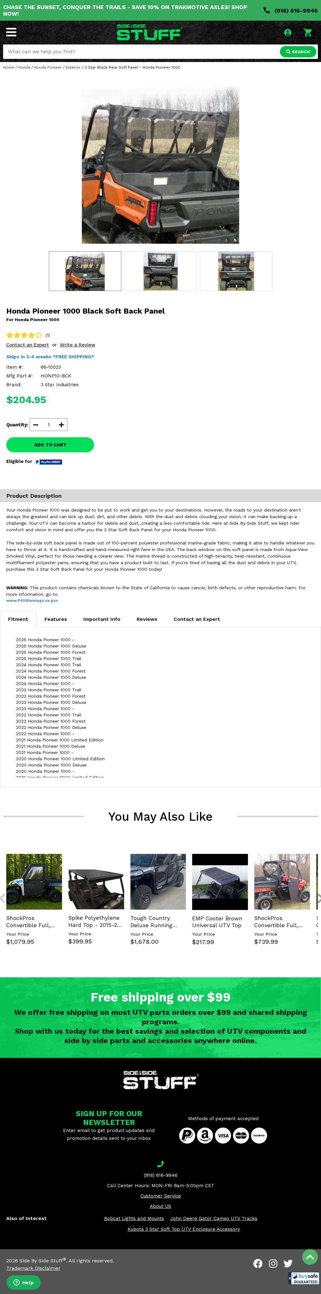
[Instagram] (273, 1263)
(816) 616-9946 (295, 10)
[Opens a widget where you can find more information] (23, 1283)
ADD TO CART (50, 445)
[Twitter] (288, 1263)
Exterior (73, 67)
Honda (24, 67)
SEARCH (300, 51)
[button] (303, 1278)
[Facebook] (258, 1263)
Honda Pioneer (48, 67)
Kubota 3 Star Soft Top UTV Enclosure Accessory (184, 1229)
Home (8, 67)
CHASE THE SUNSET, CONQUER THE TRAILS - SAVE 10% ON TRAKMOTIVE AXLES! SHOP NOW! (125, 10)
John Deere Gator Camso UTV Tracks (213, 1218)
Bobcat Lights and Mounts (134, 1218)
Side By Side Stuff (42, 1261)
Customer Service (160, 1196)
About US (160, 1206)
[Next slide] (317, 853)
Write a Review (77, 345)
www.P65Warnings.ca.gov (32, 600)
